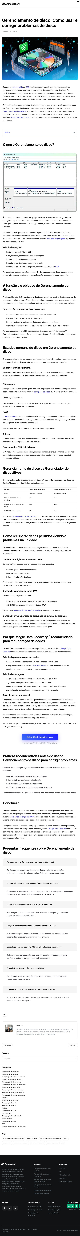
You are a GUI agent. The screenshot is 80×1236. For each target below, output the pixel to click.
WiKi (4, 1014)
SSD (27, 87)
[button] (74, 132)
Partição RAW (10, 417)
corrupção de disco (42, 392)
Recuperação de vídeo (9, 1121)
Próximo (72, 1045)
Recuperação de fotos (9, 1105)
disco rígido (18, 87)
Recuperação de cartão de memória (13, 1095)
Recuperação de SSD (9, 1111)
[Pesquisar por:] (40, 1059)
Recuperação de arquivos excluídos (13, 1077)
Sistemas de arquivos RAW (22, 817)
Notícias (4, 1098)
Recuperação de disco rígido (11, 1087)
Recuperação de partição (10, 1100)
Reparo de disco (32, 1138)
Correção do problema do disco (12, 1079)
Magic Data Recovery (20, 118)
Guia (65, 1138)
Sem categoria (6, 1113)
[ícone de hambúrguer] (78, 1)
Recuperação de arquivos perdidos (13, 1092)
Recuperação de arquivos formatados (14, 1085)
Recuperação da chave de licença (13, 1090)
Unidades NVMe (39, 666)
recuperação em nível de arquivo (27, 610)
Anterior (8, 1045)
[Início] (11, 4)
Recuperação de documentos (11, 1082)
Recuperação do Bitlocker (10, 1071)
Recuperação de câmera (10, 1074)
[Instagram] (15, 1208)
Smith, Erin (13, 31)
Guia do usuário (7, 1118)
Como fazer (7, 1143)
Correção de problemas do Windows (14, 1126)
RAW (57, 267)
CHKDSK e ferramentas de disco (13, 1138)
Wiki (3, 1124)
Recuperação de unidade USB (11, 1116)
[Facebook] (4, 1208)
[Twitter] (9, 1208)
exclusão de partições (56, 239)
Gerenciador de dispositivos (14, 111)
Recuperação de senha (9, 1103)
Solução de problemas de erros (50, 1138)
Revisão (4, 1108)
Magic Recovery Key (37, 1143)
